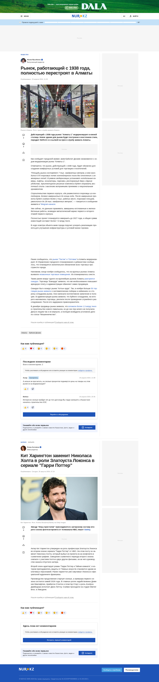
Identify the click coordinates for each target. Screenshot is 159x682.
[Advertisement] (79, 38)
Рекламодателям (132, 670)
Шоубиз (23, 442)
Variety (87, 530)
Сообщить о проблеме (111, 670)
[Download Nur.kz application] (79, 6)
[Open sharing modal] (23, 152)
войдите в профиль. (85, 370)
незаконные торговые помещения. (55, 274)
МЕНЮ (26, 16)
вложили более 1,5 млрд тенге (82, 306)
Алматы (24, 333)
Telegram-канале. (48, 204)
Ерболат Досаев (35, 333)
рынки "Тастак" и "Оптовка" (64, 259)
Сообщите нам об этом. (64, 322)
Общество (24, 54)
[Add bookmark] (23, 160)
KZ (124, 16)
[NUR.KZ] (79, 16)
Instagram (88, 427)
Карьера (31, 442)
